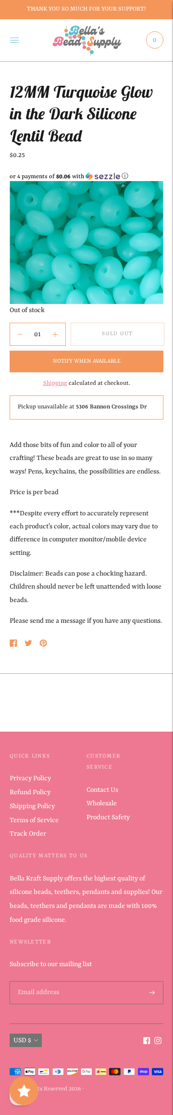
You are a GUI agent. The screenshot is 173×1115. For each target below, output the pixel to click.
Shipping (55, 383)
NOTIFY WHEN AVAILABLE (87, 361)
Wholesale (101, 803)
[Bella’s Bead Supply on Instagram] (157, 1042)
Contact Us (102, 790)
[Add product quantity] (20, 334)
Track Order (28, 834)
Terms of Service (34, 820)
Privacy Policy (30, 778)
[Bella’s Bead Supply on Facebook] (146, 1042)
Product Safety (108, 817)
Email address (37, 981)
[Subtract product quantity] (55, 334)
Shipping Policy (32, 806)
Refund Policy (30, 792)
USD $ (22, 1040)
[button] (86, 176)
